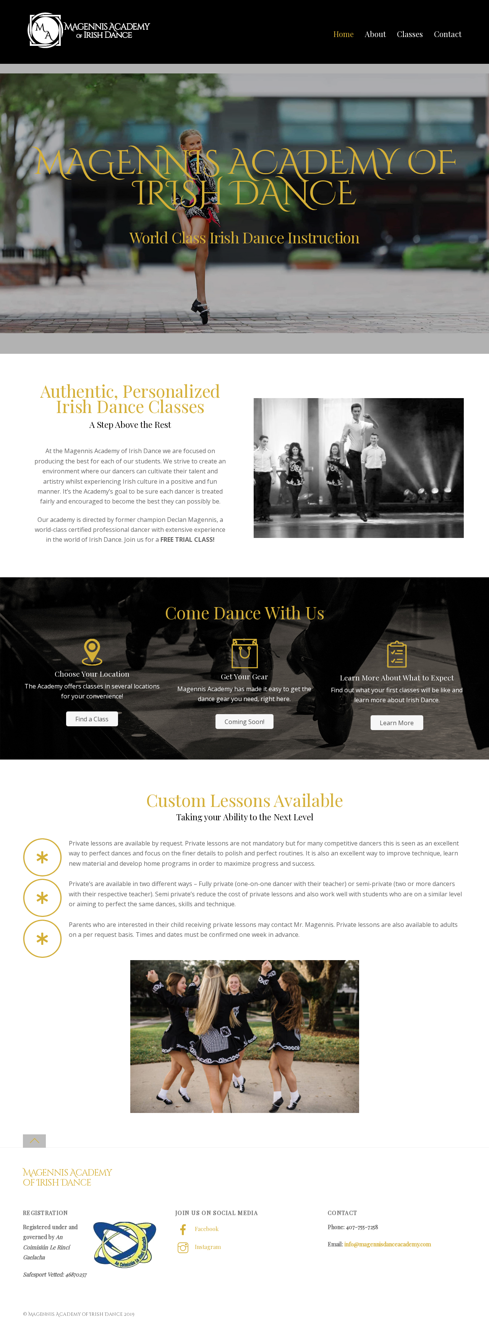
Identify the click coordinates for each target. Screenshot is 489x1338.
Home (344, 34)
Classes (410, 34)
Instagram (207, 1247)
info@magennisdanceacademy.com (388, 1244)
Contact (447, 34)
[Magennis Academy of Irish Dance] (90, 48)
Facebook (206, 1229)
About (375, 34)
